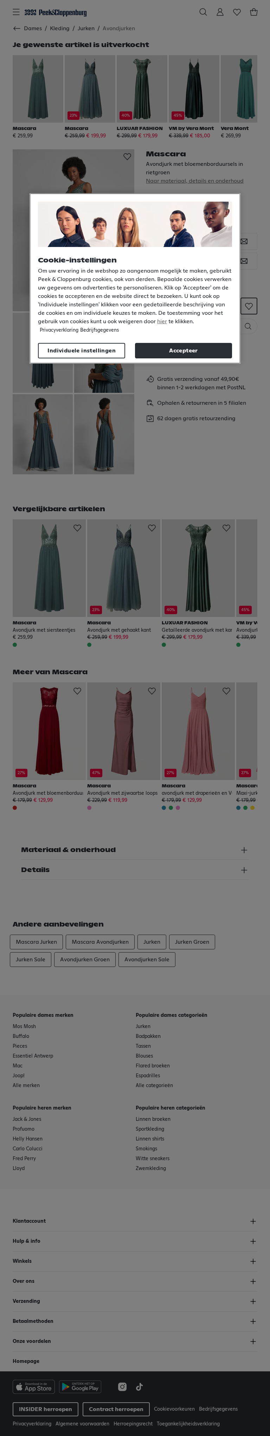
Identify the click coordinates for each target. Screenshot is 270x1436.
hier (162, 321)
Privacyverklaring (59, 330)
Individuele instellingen (81, 350)
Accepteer (183, 350)
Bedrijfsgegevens (99, 330)
